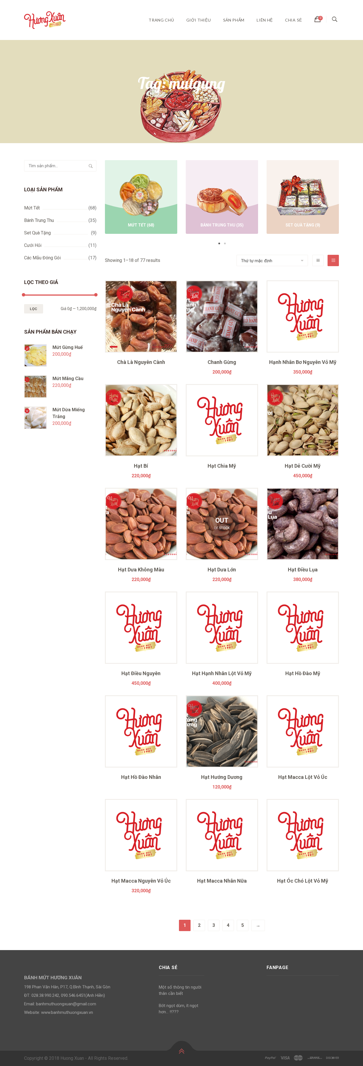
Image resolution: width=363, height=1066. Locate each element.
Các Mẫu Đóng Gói (42, 257)
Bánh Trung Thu (39, 220)
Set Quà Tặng (37, 233)
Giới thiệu (198, 20)
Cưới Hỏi (32, 245)
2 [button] (225, 243)
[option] (141, 198)
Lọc (33, 309)
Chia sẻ (293, 20)
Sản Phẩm (234, 20)
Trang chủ (161, 20)
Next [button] (347, 203)
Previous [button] (96, 203)
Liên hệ (265, 20)
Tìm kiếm (90, 165)
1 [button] (219, 243)
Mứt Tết (32, 208)
